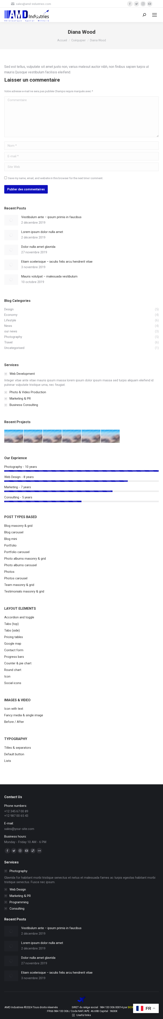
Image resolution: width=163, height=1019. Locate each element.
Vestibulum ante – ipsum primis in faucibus (51, 217)
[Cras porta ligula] (110, 436)
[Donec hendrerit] (33, 436)
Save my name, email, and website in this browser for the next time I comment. (55, 178)
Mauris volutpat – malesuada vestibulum (49, 276)
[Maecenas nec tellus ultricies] (52, 436)
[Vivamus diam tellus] (91, 436)
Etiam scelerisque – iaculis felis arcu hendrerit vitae (57, 261)
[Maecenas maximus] (14, 436)
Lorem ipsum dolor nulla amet (42, 232)
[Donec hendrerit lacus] (72, 436)
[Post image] (11, 220)
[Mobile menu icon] (154, 15)
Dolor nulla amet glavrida (38, 247)
